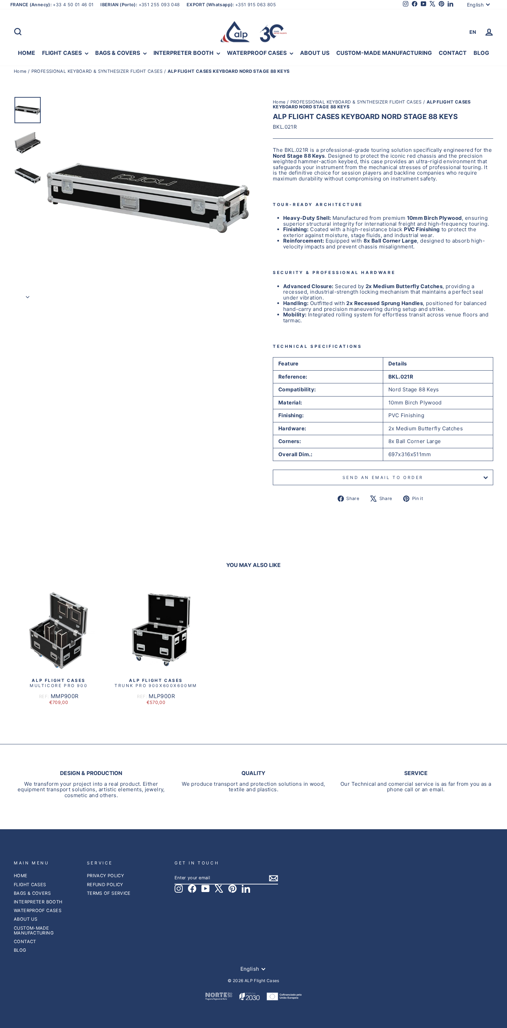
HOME (26, 52)
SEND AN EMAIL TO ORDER (383, 477)
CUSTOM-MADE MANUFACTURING (384, 52)
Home (21, 71)
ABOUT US (314, 52)
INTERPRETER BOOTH (184, 52)
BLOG (481, 52)
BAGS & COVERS (118, 52)
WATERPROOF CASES (257, 52)
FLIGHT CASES (62, 52)
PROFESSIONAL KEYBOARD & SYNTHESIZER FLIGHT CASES (97, 71)
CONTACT (453, 52)
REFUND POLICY (105, 884)
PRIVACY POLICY (105, 875)
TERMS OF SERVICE (109, 893)
